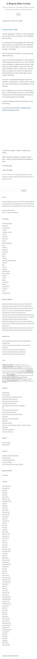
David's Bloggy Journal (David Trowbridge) (13, 405)
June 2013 (4, 553)
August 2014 (5, 538)
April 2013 (4, 555)
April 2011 (4, 588)
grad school (8, 372)
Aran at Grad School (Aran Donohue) (12, 397)
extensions (22, 371)
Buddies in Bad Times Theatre (10, 455)
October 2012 (5, 562)
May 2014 (4, 545)
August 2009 (5, 632)
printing (19, 377)
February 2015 (6, 534)
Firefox (4, 241)
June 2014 (4, 542)
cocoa (27, 364)
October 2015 (5, 521)
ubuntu (20, 380)
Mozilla (4, 254)
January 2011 (5, 595)
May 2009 (4, 638)
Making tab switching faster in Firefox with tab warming (17, 306)
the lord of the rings (27, 176)
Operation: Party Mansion (9, 260)
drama (15, 368)
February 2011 (6, 592)
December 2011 (6, 577)
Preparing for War (10, 29)
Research (4, 269)
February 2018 (6, 512)
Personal (23, 174)
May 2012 (4, 573)
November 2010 (6, 599)
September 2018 (6, 501)
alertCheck (5, 225)
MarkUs (4, 375)
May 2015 (4, 527)
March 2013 (5, 558)
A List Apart (5, 475)
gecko (3, 372)
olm (26, 375)
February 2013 (6, 560)
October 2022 (5, 488)
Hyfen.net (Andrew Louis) (9, 412)
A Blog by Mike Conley (18, 3)
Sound (4, 278)
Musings (4, 258)
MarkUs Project (6, 442)
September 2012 (6, 564)
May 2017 (4, 518)
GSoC (3, 245)
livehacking (28, 372)
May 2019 (4, 492)
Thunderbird (5, 286)
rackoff (19, 176)
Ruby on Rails (6, 273)
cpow (11, 368)
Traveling (4, 288)
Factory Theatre (6, 458)
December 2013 (6, 549)
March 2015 (5, 531)
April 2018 (4, 508)
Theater (4, 284)
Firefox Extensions (7, 243)
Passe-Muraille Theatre (8, 460)
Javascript (4, 249)
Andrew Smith (6, 394)
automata (4, 176)
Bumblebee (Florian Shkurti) (9, 399)
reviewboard (7, 378)
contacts (5, 368)
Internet (4, 247)
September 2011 (6, 582)
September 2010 (6, 603)
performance (6, 377)
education (23, 368)
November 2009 (6, 625)
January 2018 (5, 514)
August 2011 (5, 584)
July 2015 (4, 523)
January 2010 (5, 621)
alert (14, 364)
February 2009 (6, 645)
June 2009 (4, 636)
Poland (4, 267)
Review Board (6, 271)
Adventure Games (7, 223)
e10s (19, 368)
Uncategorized (6, 293)
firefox (29, 370)
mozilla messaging (20, 375)
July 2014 (4, 540)
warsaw (32, 380)
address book (7, 364)
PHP (3, 265)
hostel (15, 372)
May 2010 (4, 612)
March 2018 (5, 510)
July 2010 (4, 608)
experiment (10, 371)
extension (16, 371)
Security (4, 275)
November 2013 (6, 551)
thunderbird (12, 380)
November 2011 (6, 579)
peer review (30, 375)
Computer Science (7, 232)
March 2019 (5, 497)
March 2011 (5, 590)
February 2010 (6, 618)
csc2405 (10, 176)
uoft (28, 381)
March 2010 (5, 616)
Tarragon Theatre (7, 462)
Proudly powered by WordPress (10, 655)
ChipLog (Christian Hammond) (10, 401)
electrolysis (30, 368)
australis (23, 364)
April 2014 (4, 547)
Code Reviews (6, 228)
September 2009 (6, 629)
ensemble (4, 371)
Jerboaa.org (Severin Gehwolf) (10, 418)
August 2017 (5, 516)
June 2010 (4, 610)
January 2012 (5, 575)
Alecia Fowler (5, 392)
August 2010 (5, 605)
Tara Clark (5, 427)
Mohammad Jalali (6, 423)
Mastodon (5, 421)
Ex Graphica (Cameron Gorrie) (10, 410)
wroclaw (4, 382)
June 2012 (4, 571)
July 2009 (4, 634)
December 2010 (6, 597)
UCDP (3, 291)
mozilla (11, 374)
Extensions (5, 238)
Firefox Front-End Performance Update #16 (13, 352)
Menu (18, 14)
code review (7, 366)
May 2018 (4, 505)
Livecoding (5, 251)
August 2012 (5, 566)
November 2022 (6, 486)
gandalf (15, 176)
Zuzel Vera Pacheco (7, 431)
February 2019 (6, 499)
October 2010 (5, 601)
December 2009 (6, 623)
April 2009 (4, 640)
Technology (5, 282)
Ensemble (5, 236)
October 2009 (5, 627)
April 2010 (4, 614)
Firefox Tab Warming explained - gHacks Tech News (16, 304)
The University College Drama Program (12, 464)
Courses (18, 174)
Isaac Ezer (5, 416)
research (24, 377)
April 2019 (4, 495)
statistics (29, 378)
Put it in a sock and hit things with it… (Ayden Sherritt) (16, 425)
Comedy (4, 230)
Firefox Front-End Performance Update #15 (13, 354)
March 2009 (5, 642)
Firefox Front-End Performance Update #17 (13, 349)
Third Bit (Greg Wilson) (8, 429)
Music (3, 256)
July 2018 (4, 503)
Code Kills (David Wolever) (9, 403)
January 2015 (5, 536)
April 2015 (4, 529)
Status (4, 280)
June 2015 (4, 525)
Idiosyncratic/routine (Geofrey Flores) (12, 414)
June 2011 (4, 586)
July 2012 (4, 568)
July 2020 (4, 490)
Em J (3, 408)
